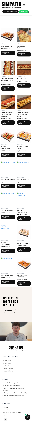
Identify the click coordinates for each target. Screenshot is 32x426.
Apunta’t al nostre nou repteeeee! (11, 301)
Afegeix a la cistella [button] (5, 52)
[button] (24, 5)
